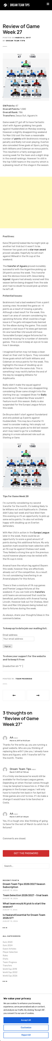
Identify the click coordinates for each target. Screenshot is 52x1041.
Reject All (26, 1035)
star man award (38, 249)
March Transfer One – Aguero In (14, 695)
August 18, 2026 (10, 898)
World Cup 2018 (10, 969)
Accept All (26, 1020)
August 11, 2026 (10, 910)
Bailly (44, 394)
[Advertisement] (26, 202)
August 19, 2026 (10, 890)
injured (6, 279)
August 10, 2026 (10, 921)
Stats (5, 959)
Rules (5, 955)
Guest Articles (9, 949)
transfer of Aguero (17, 266)
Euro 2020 (7, 942)
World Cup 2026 (10, 976)
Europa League (41, 532)
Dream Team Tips (15, 41)
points (17, 138)
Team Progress (24, 679)
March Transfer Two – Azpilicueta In (38, 695)
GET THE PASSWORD (26, 853)
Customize (26, 1027)
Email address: (10, 635)
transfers (40, 592)
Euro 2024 (7, 945)
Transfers (7, 965)
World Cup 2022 (10, 972)
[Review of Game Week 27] (26, 54)
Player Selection (10, 952)
